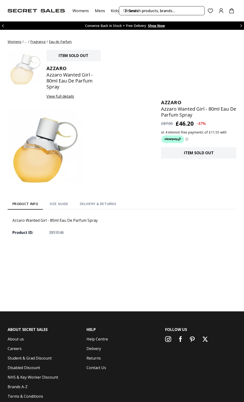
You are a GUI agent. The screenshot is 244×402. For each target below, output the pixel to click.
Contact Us (96, 367)
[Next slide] (241, 25)
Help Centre (97, 339)
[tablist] (64, 205)
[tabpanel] (122, 226)
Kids (115, 10)
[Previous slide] (3, 25)
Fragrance (38, 41)
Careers (15, 348)
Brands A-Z (18, 386)
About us (16, 339)
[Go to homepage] (36, 10)
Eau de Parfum (60, 41)
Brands (131, 10)
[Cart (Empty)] (231, 10)
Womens (80, 10)
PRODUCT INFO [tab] (25, 203)
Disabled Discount (24, 367)
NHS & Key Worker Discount (33, 377)
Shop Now (156, 25)
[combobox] (162, 10)
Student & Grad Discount (30, 358)
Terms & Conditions (25, 396)
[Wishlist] (210, 11)
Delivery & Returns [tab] (98, 203)
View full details (60, 96)
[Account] (221, 10)
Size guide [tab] (59, 203)
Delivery (93, 348)
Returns (93, 358)
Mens (100, 10)
